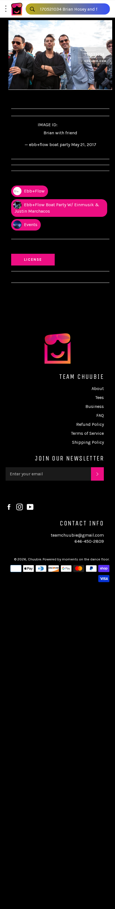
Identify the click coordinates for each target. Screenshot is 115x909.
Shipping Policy (88, 442)
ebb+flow (34, 191)
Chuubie (34, 559)
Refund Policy (90, 424)
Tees (99, 397)
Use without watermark (39, 247)
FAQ (100, 415)
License (38, 259)
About (98, 388)
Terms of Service (87, 433)
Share (23, 98)
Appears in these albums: (40, 179)
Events (30, 224)
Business (94, 406)
